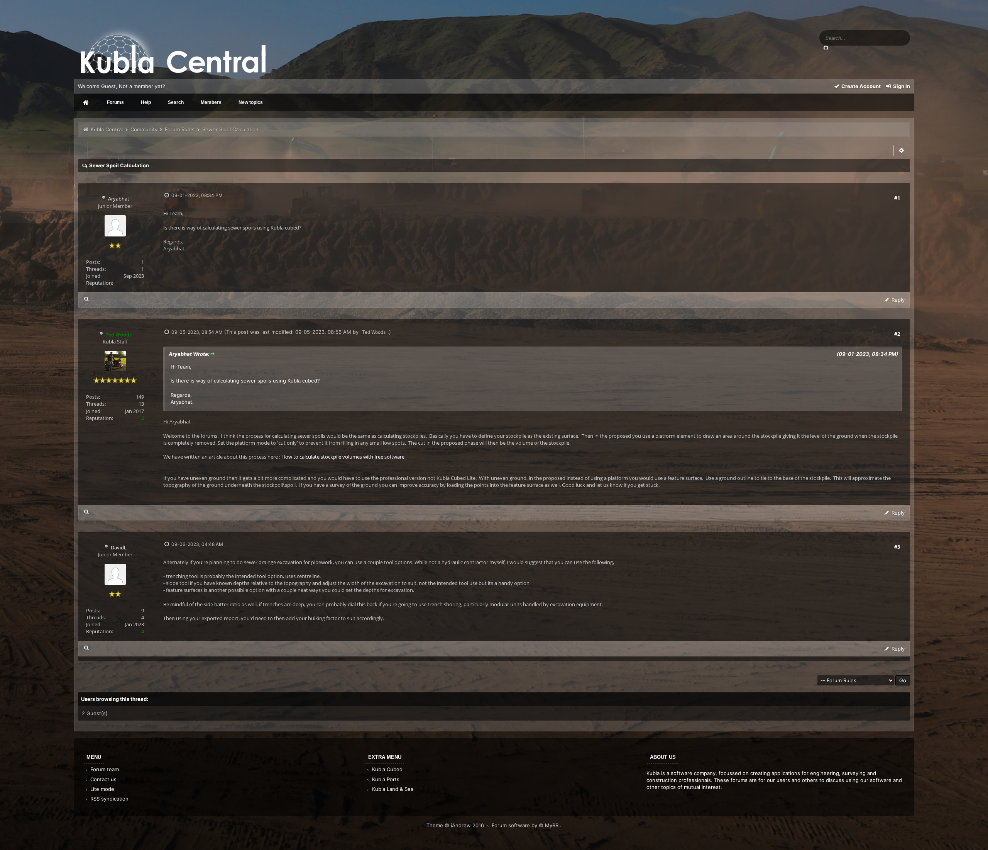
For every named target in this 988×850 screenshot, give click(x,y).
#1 (897, 197)
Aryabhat (118, 198)
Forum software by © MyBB (526, 825)
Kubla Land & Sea (391, 789)
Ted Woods (374, 332)
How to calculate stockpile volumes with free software (342, 456)
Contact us (103, 779)
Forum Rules (180, 129)
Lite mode (101, 789)
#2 (897, 333)
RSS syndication (109, 799)
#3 (897, 546)
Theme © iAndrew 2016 (456, 825)
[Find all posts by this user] (86, 299)
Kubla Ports (384, 779)
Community (143, 129)
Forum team (104, 769)
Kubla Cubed (386, 769)
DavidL (119, 547)
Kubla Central (107, 129)
